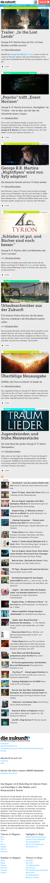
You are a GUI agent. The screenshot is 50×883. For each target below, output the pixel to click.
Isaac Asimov (31, 868)
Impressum (5, 743)
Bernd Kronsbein (13, 50)
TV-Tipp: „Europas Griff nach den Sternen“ (30, 569)
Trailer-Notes (17, 532)
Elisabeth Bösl (11, 118)
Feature (3, 872)
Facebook (4, 761)
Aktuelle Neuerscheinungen (36, 837)
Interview (4, 870)
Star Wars (29, 860)
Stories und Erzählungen (35, 844)
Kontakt (3, 751)
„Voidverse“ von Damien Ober (24, 702)
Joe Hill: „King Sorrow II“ (23, 720)
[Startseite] (8, 2)
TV (2, 842)
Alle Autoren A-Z (32, 846)
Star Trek (29, 863)
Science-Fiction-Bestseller (35, 839)
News (3, 860)
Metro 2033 (30, 872)
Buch (2, 837)
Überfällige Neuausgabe (23, 376)
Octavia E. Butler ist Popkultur (25, 711)
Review (3, 865)
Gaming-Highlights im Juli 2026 (26, 681)
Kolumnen (4, 851)
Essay (3, 863)
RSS (2, 763)
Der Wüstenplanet (32, 875)
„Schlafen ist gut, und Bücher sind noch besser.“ (21, 241)
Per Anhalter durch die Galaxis (37, 870)
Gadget (3, 846)
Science (3, 849)
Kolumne (4, 868)
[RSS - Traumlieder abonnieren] (2, 477)
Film (2, 839)
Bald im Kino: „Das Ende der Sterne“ (27, 561)
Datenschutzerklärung (9, 746)
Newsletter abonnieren (9, 773)
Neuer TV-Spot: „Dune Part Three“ (26, 492)
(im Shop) (22, 54)
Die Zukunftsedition (33, 842)
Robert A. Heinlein (32, 877)
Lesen (6, 66)
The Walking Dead (32, 865)
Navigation (36, 2)
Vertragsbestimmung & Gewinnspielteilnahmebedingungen (22, 748)
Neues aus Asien (19, 632)
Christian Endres (12, 258)
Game (3, 844)
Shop (43, 2)
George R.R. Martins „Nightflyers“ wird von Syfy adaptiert (22, 172)
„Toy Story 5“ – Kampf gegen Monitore (28, 672)
